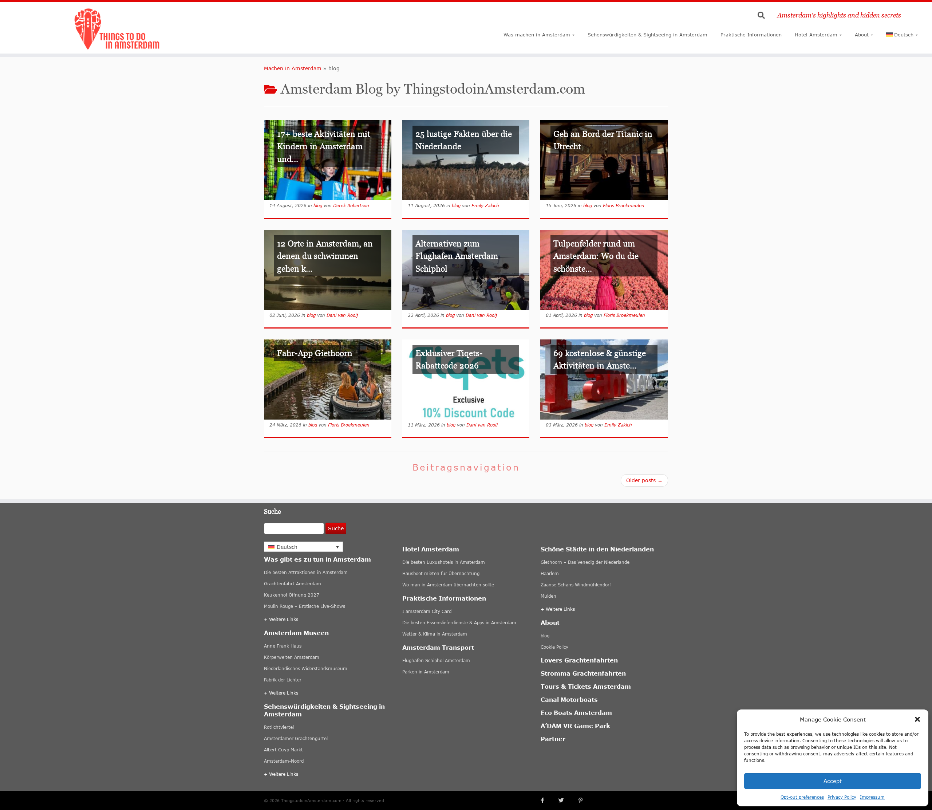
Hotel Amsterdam (816, 35)
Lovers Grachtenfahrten (579, 660)
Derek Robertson (351, 205)
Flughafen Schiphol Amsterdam (436, 660)
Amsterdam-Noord (284, 761)
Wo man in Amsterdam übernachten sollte (448, 584)
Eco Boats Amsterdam (576, 712)
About (862, 35)
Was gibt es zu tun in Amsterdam (317, 559)
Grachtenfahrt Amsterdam (292, 583)
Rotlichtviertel (279, 727)
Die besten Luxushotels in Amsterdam (443, 562)
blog (317, 205)
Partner (553, 738)
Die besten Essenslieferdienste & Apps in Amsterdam (459, 622)
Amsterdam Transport (438, 647)
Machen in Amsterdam (292, 68)
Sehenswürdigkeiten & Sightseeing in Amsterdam (647, 35)
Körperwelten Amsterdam (291, 657)
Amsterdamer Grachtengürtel (296, 738)
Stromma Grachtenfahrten (583, 673)
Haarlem (550, 573)
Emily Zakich (485, 205)
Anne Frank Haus (282, 646)
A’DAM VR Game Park (575, 725)
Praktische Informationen (751, 35)
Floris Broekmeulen (623, 205)
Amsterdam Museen (296, 632)
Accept (833, 781)
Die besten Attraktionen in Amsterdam (306, 572)
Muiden (548, 596)
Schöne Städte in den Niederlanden (597, 549)
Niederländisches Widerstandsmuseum (305, 668)
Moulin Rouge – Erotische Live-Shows (304, 606)
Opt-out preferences (802, 797)
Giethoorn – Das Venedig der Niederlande (585, 562)
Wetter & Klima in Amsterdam (434, 634)
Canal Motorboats (569, 699)
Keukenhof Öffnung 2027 (291, 595)
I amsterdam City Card (426, 611)
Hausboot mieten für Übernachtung (440, 573)
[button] (917, 719)
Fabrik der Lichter (282, 680)
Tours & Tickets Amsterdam (586, 686)
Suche (336, 528)
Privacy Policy (842, 797)
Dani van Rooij (342, 315)
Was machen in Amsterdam (536, 35)
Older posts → (644, 480)
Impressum (872, 797)
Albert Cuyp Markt (283, 749)
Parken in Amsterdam (425, 672)
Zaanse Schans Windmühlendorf (576, 584)
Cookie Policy (554, 647)
